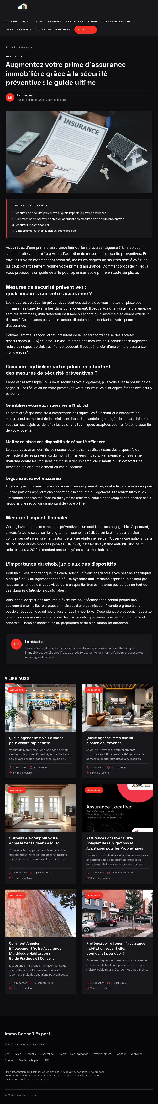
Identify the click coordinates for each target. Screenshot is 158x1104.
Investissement (18, 29)
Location (43, 29)
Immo (39, 21)
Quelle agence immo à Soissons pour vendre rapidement (36, 740)
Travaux (54, 21)
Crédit (93, 21)
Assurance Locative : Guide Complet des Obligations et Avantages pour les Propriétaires (114, 843)
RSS (47, 1060)
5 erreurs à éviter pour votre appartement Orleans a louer (34, 841)
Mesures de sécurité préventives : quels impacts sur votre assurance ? (62, 213)
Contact (85, 29)
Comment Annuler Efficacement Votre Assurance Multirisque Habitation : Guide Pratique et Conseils (35, 951)
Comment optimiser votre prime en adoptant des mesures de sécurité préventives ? (70, 218)
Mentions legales (29, 1060)
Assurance (75, 21)
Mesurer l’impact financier (32, 224)
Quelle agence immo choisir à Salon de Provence (109, 740)
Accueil (11, 21)
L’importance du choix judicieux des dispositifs (46, 230)
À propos (62, 29)
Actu (26, 21)
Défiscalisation (116, 21)
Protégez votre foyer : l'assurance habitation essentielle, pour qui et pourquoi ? (115, 948)
